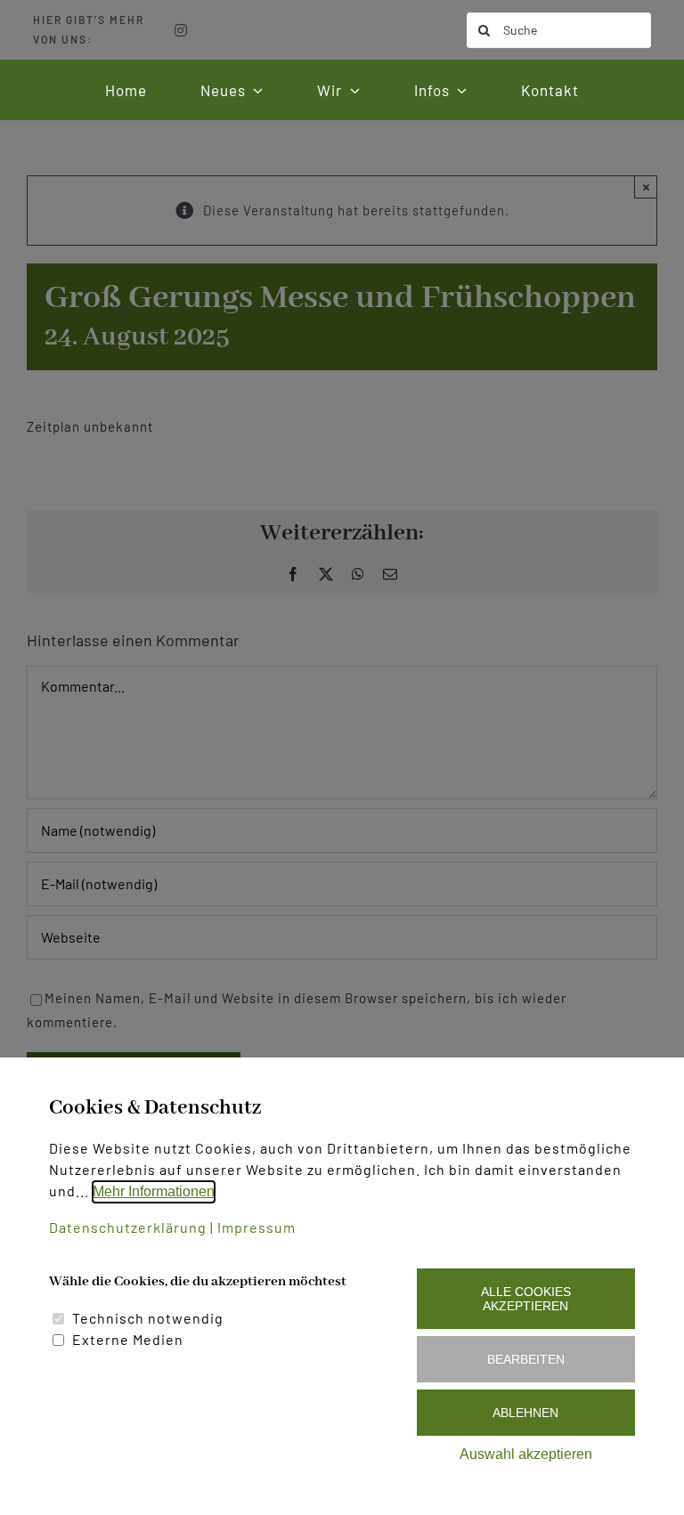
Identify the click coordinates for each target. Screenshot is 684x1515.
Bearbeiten (526, 1359)
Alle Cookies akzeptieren (526, 1298)
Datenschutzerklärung (128, 1227)
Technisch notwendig (148, 1317)
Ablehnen (525, 1413)
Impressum (256, 1227)
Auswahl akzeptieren (526, 1454)
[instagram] (181, 30)
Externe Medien (127, 1339)
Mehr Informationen (154, 1191)
